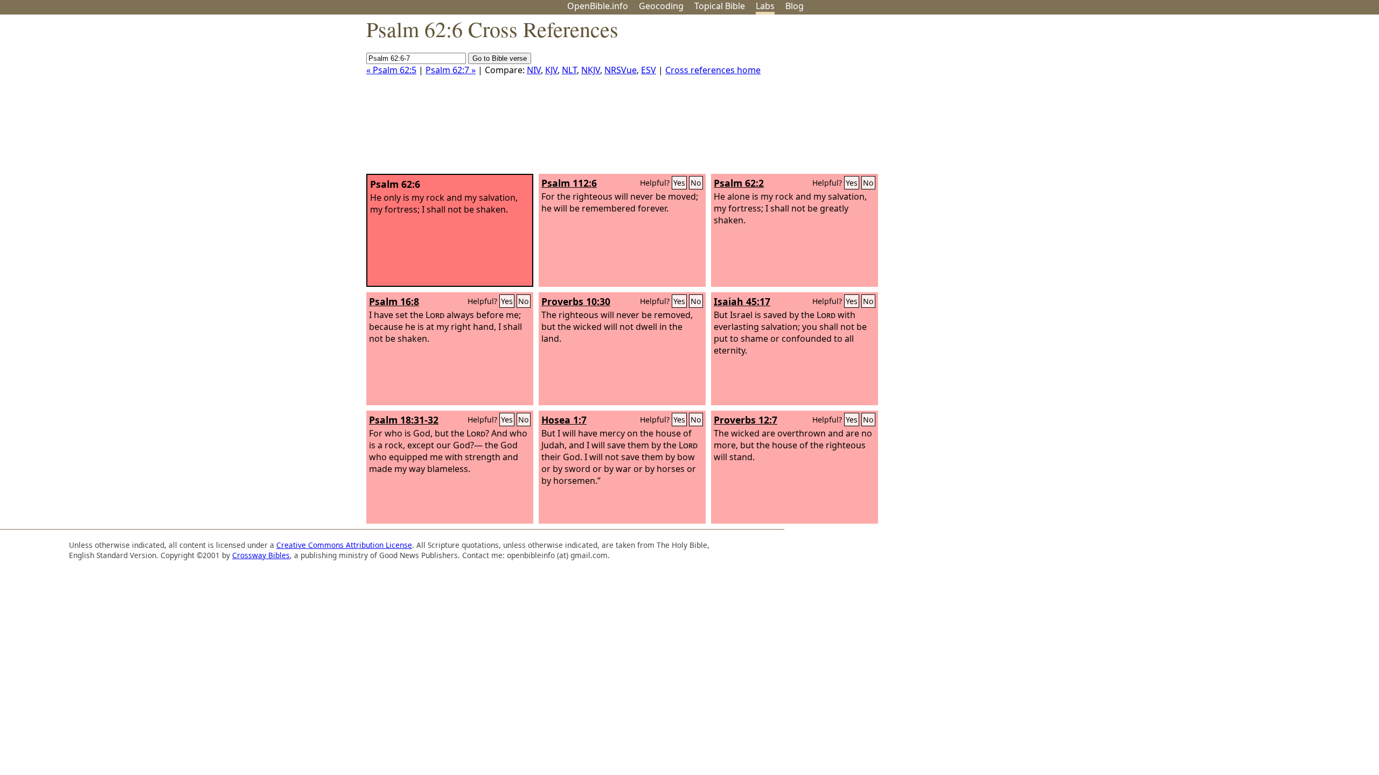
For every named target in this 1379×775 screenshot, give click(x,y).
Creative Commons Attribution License (344, 545)
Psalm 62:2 (739, 183)
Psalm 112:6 (569, 183)
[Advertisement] (1270, 98)
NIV (534, 70)
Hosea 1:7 (564, 419)
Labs (765, 6)
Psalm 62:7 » (451, 70)
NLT (569, 70)
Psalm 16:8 (394, 301)
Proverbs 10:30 (575, 301)
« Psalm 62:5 (391, 70)
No (696, 183)
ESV (648, 70)
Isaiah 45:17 (742, 301)
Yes (679, 183)
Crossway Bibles (261, 555)
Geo (661, 6)
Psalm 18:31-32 (403, 419)
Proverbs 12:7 (745, 419)
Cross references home (713, 70)
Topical (719, 6)
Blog (794, 6)
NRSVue (620, 70)
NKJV (590, 70)
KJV (551, 70)
